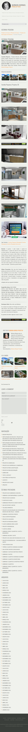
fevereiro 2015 (7, 622)
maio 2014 (5, 644)
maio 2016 (5, 585)
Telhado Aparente (8, 507)
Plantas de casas (18, 379)
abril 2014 (5, 646)
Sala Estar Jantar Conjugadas (11, 549)
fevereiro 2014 (7, 651)
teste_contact (7, 475)
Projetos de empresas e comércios (13, 465)
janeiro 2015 (6, 624)
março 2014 (6, 648)
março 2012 (6, 705)
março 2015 (6, 619)
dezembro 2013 (7, 656)
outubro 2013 (6, 661)
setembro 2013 (7, 663)
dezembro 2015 (7, 597)
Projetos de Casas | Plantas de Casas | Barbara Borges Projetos (14, 724)
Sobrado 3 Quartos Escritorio (11, 559)
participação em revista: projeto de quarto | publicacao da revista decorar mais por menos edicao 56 (14, 444)
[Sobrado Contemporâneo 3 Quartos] (21, 361)
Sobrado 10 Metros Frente (10, 514)
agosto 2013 (6, 666)
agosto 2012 (6, 692)
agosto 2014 (6, 636)
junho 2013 (6, 670)
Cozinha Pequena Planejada (14, 242)
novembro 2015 (7, 600)
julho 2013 (5, 668)
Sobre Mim (5, 472)
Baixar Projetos (7, 434)
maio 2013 (5, 673)
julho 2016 (5, 580)
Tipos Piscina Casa (8, 544)
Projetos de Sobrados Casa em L (12, 493)
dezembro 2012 (7, 683)
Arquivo (5, 484)
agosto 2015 (6, 607)
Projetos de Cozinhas (6, 379)
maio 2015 (5, 614)
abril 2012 (5, 702)
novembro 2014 (7, 629)
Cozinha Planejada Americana (13, 244)
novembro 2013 (7, 658)
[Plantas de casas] (21, 374)
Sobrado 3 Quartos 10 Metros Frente (13, 561)
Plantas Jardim (7, 528)
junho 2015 (6, 612)
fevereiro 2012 (7, 707)
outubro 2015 (6, 602)
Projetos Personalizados (10, 521)
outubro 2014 (6, 631)
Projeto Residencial (8, 526)
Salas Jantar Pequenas (9, 516)
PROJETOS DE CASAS (8, 482)
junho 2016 (6, 583)
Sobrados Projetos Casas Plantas (12, 502)
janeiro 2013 (6, 680)
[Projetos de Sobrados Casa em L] (7, 361)
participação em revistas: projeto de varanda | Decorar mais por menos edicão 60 (14, 458)
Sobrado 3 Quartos (8, 564)
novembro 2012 (7, 685)
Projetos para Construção (10, 467)
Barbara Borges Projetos (7, 67)
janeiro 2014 (6, 653)
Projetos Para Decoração (10, 470)
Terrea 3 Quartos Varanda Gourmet (13, 547)
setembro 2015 (7, 605)
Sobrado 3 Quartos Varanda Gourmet (13, 556)
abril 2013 (5, 675)
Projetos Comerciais (9, 463)
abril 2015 (5, 617)
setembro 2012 (7, 690)
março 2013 (6, 678)
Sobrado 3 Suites (7, 554)
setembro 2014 (7, 634)
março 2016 (6, 590)
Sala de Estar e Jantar (9, 505)
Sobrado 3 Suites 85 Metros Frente (13, 551)
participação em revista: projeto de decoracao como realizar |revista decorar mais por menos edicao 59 (13, 438)
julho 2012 (5, 695)
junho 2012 (6, 697)
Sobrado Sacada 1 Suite (9, 535)
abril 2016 (5, 587)
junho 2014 (6, 641)
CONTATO (5, 480)
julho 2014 (5, 639)
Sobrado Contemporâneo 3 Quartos (13, 495)
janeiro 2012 (6, 709)
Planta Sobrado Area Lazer (10, 524)
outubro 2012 (6, 687)
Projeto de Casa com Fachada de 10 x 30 (14, 538)
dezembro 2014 (7, 626)
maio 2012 (5, 700)
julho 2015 (5, 609)
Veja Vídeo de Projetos (9, 477)
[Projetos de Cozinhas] (7, 374)
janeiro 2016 (6, 595)
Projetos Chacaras (8, 519)
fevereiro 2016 (7, 592)
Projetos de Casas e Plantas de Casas (10, 32)
